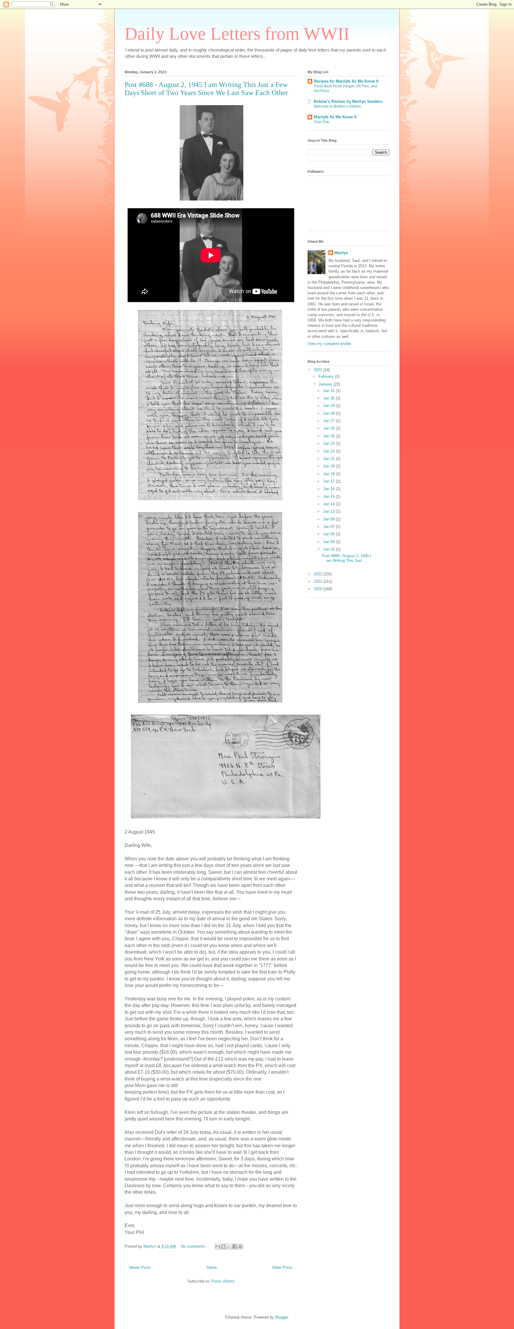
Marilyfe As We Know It (335, 117)
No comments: (194, 1246)
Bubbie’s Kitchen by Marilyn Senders (348, 101)
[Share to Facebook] (235, 1246)
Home (212, 1267)
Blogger (281, 1317)
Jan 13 (329, 511)
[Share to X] (229, 1246)
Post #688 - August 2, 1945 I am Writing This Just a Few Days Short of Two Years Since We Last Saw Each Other (206, 89)
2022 (318, 574)
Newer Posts (140, 1267)
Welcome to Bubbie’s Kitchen (337, 106)
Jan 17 (329, 481)
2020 (318, 589)
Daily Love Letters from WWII (237, 33)
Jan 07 (329, 526)
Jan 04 (329, 542)
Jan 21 (329, 458)
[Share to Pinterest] (240, 1246)
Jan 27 (329, 421)
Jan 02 (329, 549)
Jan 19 (329, 466)
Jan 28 (329, 413)
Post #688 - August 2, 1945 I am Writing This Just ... (346, 558)
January (326, 384)
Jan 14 (329, 504)
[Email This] (218, 1246)
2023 (318, 370)
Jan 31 (329, 390)
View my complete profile (329, 343)
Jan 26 (329, 428)
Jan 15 (329, 496)
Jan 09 (329, 519)
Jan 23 (329, 443)
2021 (318, 581)
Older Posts (282, 1267)
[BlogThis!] (223, 1246)
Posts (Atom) (222, 1281)
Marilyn (341, 253)
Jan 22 (329, 451)
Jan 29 (329, 405)
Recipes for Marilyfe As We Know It (346, 81)
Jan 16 (329, 488)
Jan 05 (329, 534)
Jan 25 (329, 436)
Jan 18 (329, 474)
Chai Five (321, 122)
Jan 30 (329, 398)
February (327, 376)
